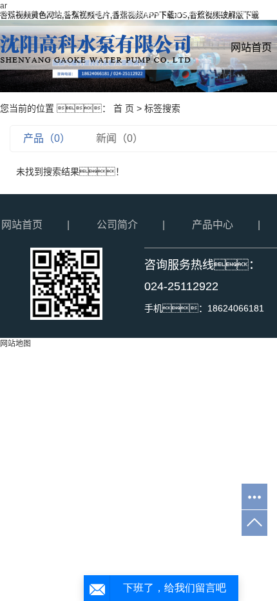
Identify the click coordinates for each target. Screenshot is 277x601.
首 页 (123, 108)
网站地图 (15, 343)
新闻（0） (119, 138)
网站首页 (22, 224)
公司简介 (117, 224)
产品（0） (46, 138)
